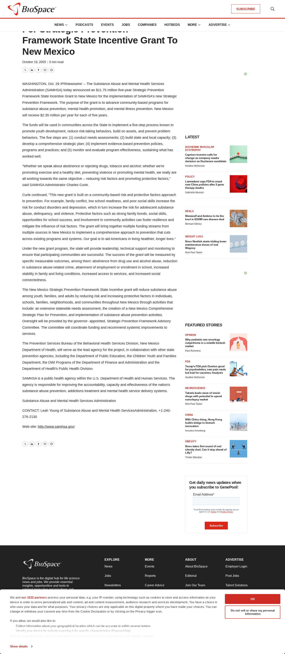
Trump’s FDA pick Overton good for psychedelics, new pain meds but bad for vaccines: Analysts (205, 369)
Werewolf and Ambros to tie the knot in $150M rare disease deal (204, 217)
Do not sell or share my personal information (253, 612)
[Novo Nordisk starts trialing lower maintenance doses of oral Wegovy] (238, 244)
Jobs (126, 24)
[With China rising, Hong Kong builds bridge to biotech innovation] (238, 422)
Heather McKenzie (195, 166)
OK (252, 599)
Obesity (190, 441)
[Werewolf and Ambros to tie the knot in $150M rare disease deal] (238, 218)
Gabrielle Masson (194, 192)
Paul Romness (193, 350)
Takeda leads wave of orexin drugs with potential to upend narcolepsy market (203, 396)
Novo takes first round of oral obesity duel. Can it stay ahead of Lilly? (205, 449)
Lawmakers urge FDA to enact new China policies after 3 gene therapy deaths (204, 185)
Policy (190, 176)
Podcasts (84, 24)
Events (107, 24)
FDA (187, 361)
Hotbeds (172, 24)
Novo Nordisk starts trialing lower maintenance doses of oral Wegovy (205, 244)
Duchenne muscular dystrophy (199, 149)
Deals (189, 211)
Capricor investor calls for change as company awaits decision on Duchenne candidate (205, 158)
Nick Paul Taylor (193, 252)
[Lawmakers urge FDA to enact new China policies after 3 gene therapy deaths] (238, 184)
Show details (19, 646)
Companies (147, 24)
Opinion (190, 334)
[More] (66, 24)
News (59, 24)
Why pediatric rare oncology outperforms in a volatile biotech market (205, 343)
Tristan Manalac (193, 457)
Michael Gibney (193, 224)
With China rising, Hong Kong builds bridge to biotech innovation (203, 423)
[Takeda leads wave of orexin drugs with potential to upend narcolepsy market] (238, 395)
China (189, 414)
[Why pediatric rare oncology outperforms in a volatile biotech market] (238, 342)
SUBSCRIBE (245, 9)
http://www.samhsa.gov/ (56, 427)
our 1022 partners (34, 597)
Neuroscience (195, 388)
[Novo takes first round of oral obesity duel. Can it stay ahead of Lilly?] (238, 448)
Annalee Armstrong (195, 430)
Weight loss (194, 236)
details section (142, 636)
